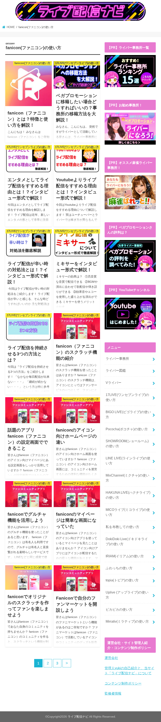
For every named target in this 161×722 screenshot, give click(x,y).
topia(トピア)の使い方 (122, 580)
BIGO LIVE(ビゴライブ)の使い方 (128, 414)
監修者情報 (113, 693)
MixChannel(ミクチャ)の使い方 (127, 477)
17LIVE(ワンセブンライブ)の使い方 (127, 397)
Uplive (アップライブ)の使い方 (127, 594)
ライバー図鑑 (116, 370)
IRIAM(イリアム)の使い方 (125, 556)
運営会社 (111, 658)
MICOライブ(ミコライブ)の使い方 (128, 512)
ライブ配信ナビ (78, 716)
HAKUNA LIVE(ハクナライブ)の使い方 (128, 495)
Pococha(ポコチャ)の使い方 (127, 429)
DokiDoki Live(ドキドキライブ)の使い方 (127, 541)
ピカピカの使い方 (119, 609)
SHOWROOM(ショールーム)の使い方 (127, 443)
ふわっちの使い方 (119, 568)
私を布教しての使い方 (122, 527)
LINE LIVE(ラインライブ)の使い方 (128, 460)
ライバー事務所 (117, 358)
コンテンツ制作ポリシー (123, 683)
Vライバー (113, 382)
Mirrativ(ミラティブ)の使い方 (127, 621)
